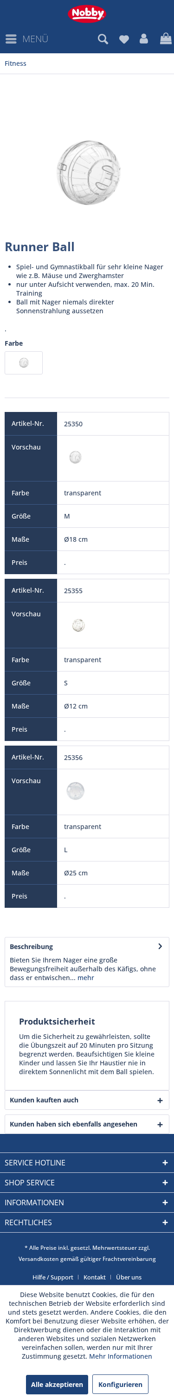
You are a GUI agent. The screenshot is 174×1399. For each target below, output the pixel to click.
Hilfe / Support (52, 1277)
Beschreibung (31, 946)
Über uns (129, 1277)
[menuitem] (26, 39)
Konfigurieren (120, 1384)
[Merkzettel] (124, 39)
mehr (85, 977)
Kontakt (95, 1277)
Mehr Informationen (120, 1356)
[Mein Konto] (144, 39)
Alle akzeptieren (57, 1384)
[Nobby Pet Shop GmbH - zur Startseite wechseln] (87, 14)
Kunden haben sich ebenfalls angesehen (73, 1124)
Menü (35, 38)
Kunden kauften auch (44, 1099)
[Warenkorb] (164, 39)
